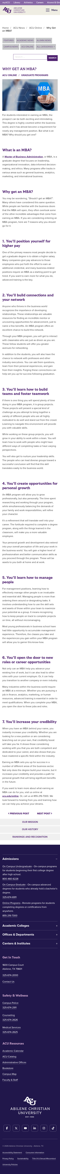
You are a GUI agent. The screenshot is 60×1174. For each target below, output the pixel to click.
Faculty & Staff (10, 1079)
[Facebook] (7, 1128)
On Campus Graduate (14, 884)
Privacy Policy (8, 1158)
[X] (16, 1128)
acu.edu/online (10, 796)
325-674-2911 (9, 1007)
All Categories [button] (45, 47)
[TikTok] (53, 1128)
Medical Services (11, 1027)
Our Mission (30, 822)
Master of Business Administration (24, 156)
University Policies (10, 1164)
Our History (30, 829)
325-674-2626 (10, 1019)
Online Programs (11, 903)
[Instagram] (43, 1128)
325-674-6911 (9, 897)
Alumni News (44, 40)
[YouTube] (25, 1128)
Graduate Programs (34, 75)
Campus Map (9, 1074)
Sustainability (22, 1158)
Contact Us (8, 981)
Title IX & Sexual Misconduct (44, 1158)
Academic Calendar (13, 1050)
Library (17, 2)
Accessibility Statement (12, 1152)
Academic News (25, 40)
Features (9, 40)
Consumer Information (35, 1152)
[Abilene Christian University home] (14, 10)
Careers (39, 2)
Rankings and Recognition (30, 836)
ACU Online (27, 47)
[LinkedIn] (34, 1128)
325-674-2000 (10, 975)
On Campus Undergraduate (17, 866)
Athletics (28, 2)
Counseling (8, 1015)
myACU (6, 2)
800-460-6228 (10, 878)
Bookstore (7, 1068)
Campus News (11, 47)
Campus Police (10, 1003)
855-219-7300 (9, 915)
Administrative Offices (14, 1062)
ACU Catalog (9, 1056)
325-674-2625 (10, 1032)
